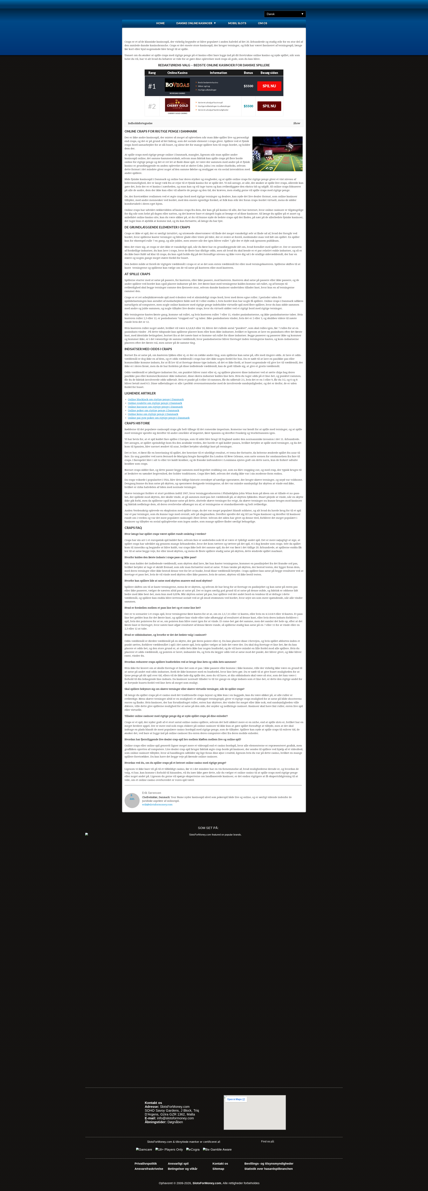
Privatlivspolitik (146, 1163)
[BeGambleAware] (217, 1149)
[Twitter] (274, 1150)
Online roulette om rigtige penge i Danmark (155, 403)
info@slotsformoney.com (175, 1118)
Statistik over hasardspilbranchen (268, 1168)
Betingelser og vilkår (182, 1168)
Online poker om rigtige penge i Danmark (153, 410)
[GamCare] (144, 1149)
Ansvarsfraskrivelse (149, 1168)
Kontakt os (220, 1163)
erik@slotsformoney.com (157, 804)
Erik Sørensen (151, 793)
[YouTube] (263, 1150)
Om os (262, 23)
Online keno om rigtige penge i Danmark (153, 414)
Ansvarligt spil (178, 1163)
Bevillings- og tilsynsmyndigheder (268, 1163)
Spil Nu (269, 86)
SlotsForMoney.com (207, 1183)
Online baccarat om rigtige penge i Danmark (155, 406)
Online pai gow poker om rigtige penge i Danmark (159, 417)
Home (160, 23)
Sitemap (218, 1168)
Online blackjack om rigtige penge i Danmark (156, 399)
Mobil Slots (237, 23)
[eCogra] (193, 1149)
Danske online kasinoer (194, 23)
